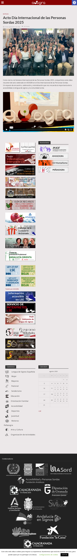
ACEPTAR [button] (64, 555)
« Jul (39, 411)
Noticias (6, 14)
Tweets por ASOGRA (12, 289)
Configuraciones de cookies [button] (48, 555)
